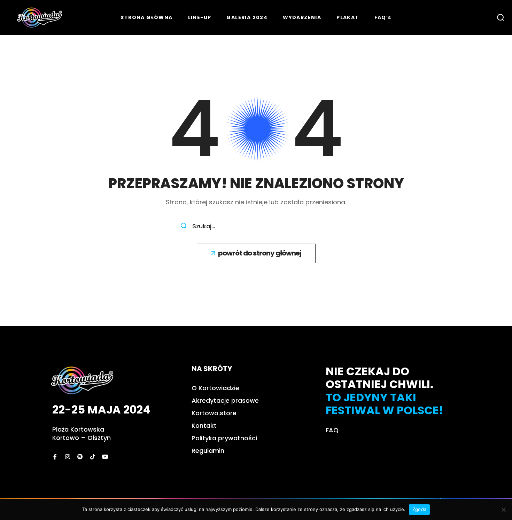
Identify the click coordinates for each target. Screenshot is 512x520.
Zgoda (419, 509)
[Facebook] (55, 456)
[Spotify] (80, 456)
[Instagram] (67, 456)
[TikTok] (92, 456)
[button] (501, 17)
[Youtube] (105, 456)
